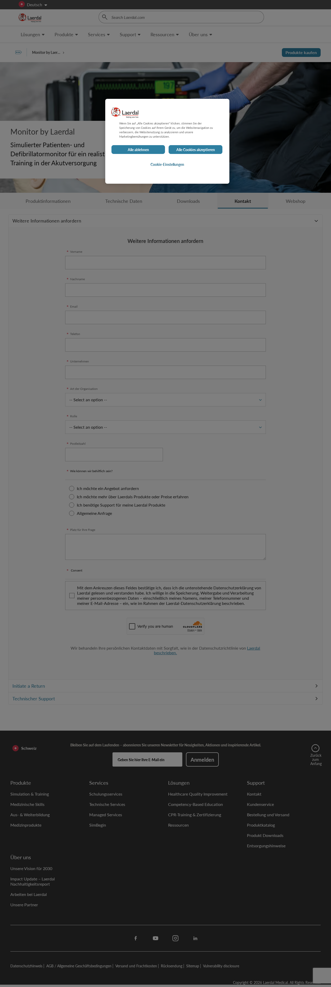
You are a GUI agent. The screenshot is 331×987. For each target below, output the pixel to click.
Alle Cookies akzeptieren (195, 149)
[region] (167, 141)
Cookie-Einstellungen (167, 164)
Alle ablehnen (138, 149)
